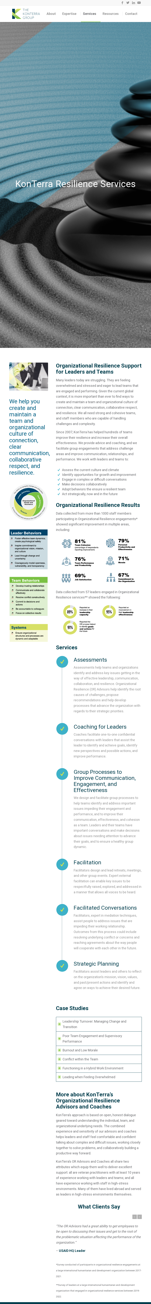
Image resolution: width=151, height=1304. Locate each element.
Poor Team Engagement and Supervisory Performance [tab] (92, 1038)
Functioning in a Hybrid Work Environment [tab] (93, 1068)
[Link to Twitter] (128, 3)
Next (139, 1217)
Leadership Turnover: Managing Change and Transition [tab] (94, 1024)
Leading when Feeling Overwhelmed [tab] (89, 1077)
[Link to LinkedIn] (133, 3)
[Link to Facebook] (122, 3)
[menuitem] (52, 14)
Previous (134, 1217)
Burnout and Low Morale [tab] (80, 1050)
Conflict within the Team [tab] (80, 1059)
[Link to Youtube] (139, 3)
